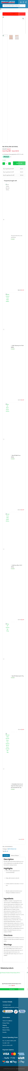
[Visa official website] (6, 1054)
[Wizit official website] (21, 1058)
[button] (23, 18)
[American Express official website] (21, 1054)
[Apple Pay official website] (13, 1062)
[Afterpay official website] (13, 1058)
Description (6, 855)
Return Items (6, 1027)
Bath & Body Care (12, 849)
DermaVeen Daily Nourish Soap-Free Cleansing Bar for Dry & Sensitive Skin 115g (17, 785)
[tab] (6, 855)
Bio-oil (6, 851)
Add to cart (19, 163)
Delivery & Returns (15, 855)
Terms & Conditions (7, 1020)
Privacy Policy (6, 1023)
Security (4, 1032)
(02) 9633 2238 (6, 1005)
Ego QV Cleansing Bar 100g (18, 675)
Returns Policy (6, 1030)
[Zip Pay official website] (6, 1062)
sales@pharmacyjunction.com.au (10, 1007)
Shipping (5, 1025)
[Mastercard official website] (13, 1054)
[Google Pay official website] (21, 1062)
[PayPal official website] (6, 1058)
